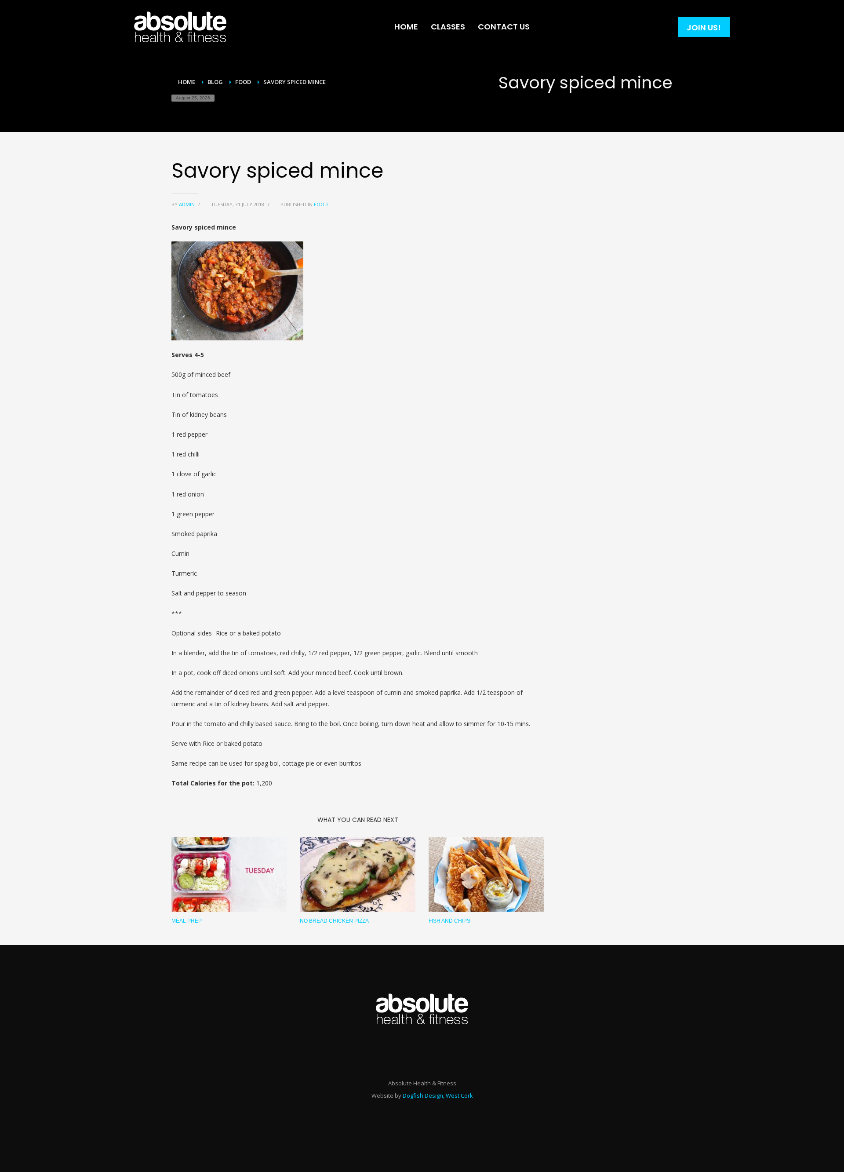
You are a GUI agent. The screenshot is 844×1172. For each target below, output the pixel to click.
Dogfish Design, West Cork (438, 1095)
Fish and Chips (449, 921)
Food (243, 82)
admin (187, 204)
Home (186, 82)
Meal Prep (186, 921)
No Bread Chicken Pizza (334, 921)
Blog (215, 82)
